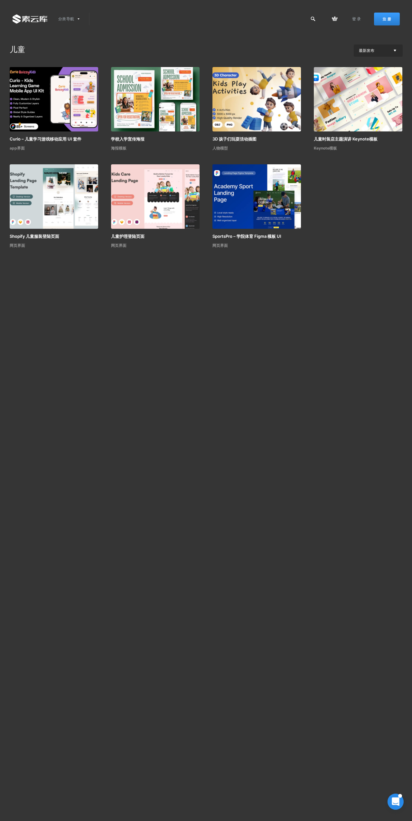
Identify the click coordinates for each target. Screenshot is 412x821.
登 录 (356, 18)
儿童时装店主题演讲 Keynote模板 (346, 138)
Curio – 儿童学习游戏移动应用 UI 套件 (45, 138)
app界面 (17, 148)
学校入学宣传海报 (128, 138)
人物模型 (220, 148)
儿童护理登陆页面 (128, 236)
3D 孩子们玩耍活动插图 (234, 138)
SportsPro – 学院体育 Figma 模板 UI (246, 236)
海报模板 (118, 148)
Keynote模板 (325, 148)
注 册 (387, 19)
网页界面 (17, 245)
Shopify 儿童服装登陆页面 (34, 236)
